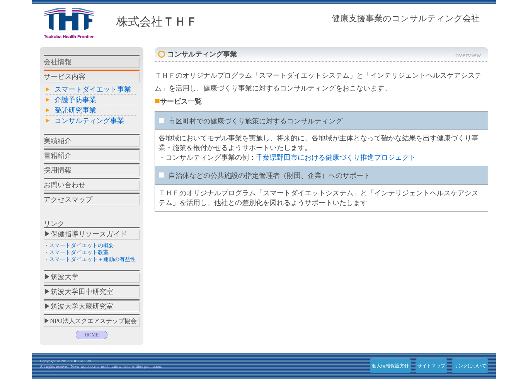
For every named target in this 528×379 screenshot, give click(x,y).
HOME (92, 335)
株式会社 (157, 21)
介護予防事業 (75, 100)
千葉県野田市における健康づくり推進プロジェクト (336, 157)
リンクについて (470, 366)
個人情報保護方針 (390, 366)
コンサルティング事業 (89, 121)
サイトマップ (431, 366)
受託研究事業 (75, 110)
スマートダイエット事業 (93, 89)
